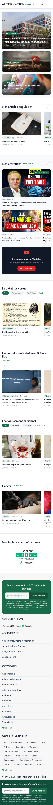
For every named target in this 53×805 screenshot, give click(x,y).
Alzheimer (7, 695)
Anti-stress (7, 706)
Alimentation (8, 328)
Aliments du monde (11, 679)
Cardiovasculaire (30, 751)
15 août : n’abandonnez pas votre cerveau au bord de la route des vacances (20, 400)
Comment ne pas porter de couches (16, 464)
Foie (39, 764)
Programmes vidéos (12, 651)
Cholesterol (21, 756)
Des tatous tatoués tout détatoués (16, 520)
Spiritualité (27, 425)
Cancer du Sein (11, 751)
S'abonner (28, 268)
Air (5, 743)
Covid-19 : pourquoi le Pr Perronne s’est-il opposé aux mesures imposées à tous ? (24, 204)
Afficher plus (8, 728)
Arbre (42, 743)
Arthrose (6, 711)
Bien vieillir (7, 722)
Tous (5, 293)
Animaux (6, 700)
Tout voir (27, 164)
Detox (6, 764)
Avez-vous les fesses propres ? (14, 141)
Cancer (6, 517)
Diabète (17, 764)
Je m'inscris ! (38, 595)
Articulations (8, 717)
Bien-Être (20, 747)
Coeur (34, 756)
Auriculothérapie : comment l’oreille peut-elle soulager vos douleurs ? (20, 239)
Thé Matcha (31, 293)
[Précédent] (43, 106)
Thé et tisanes (17, 293)
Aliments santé (9, 684)
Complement (9, 760)
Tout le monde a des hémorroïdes (15, 332)
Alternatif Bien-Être (10, 396)
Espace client (9, 657)
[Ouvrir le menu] (48, 4)
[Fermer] (50, 783)
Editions (28, 764)
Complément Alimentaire (31, 760)
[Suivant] (48, 106)
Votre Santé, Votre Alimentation (18, 640)
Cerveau (8, 756)
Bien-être (6, 138)
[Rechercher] (42, 4)
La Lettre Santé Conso (13, 646)
